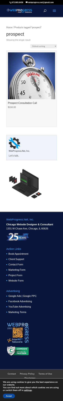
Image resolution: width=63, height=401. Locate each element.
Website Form (16, 280)
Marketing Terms (17, 312)
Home (9, 27)
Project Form (15, 275)
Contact (12, 374)
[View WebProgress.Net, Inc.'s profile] (14, 148)
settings (28, 390)
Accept (9, 396)
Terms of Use (45, 374)
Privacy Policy (27, 374)
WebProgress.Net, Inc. (19, 151)
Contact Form (15, 264)
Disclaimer (29, 378)
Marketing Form (16, 270)
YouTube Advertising (19, 306)
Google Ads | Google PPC (22, 296)
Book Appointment (18, 254)
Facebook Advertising (20, 301)
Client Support (16, 259)
